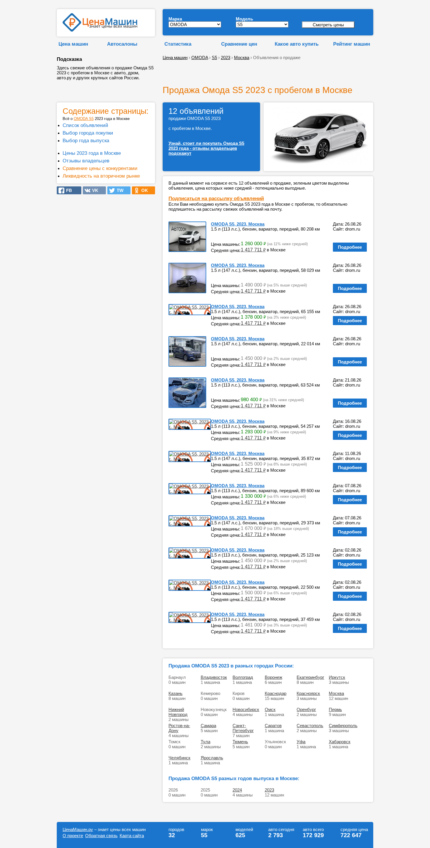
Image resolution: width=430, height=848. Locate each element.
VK (93, 190)
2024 (237, 789)
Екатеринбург (310, 677)
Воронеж (273, 677)
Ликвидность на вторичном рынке (101, 176)
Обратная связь (101, 835)
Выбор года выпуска (86, 140)
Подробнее (350, 247)
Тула (205, 741)
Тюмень (240, 741)
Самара (208, 725)
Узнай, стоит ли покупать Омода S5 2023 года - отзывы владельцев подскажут (206, 148)
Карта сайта (132, 835)
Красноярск (308, 693)
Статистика (177, 44)
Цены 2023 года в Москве (92, 153)
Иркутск (337, 677)
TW (118, 190)
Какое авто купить (297, 44)
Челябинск (179, 757)
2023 (269, 789)
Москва (336, 693)
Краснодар (275, 693)
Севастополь (310, 725)
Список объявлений (85, 125)
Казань (175, 693)
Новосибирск (246, 709)
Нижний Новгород (178, 712)
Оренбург (306, 709)
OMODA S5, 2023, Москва (237, 224)
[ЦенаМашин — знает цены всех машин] (100, 30)
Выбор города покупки (88, 133)
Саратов (273, 725)
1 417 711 (253, 250)
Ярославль (212, 757)
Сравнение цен (239, 44)
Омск (270, 709)
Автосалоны (122, 44)
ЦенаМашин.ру (78, 829)
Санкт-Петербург (243, 728)
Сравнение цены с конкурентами (100, 168)
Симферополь (343, 725)
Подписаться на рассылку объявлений (216, 198)
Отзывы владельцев (86, 161)
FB (67, 190)
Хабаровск (339, 741)
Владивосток (214, 677)
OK (143, 190)
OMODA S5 (84, 118)
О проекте (73, 835)
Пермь (335, 709)
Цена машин (73, 44)
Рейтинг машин (351, 44)
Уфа (301, 741)
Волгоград (243, 677)
